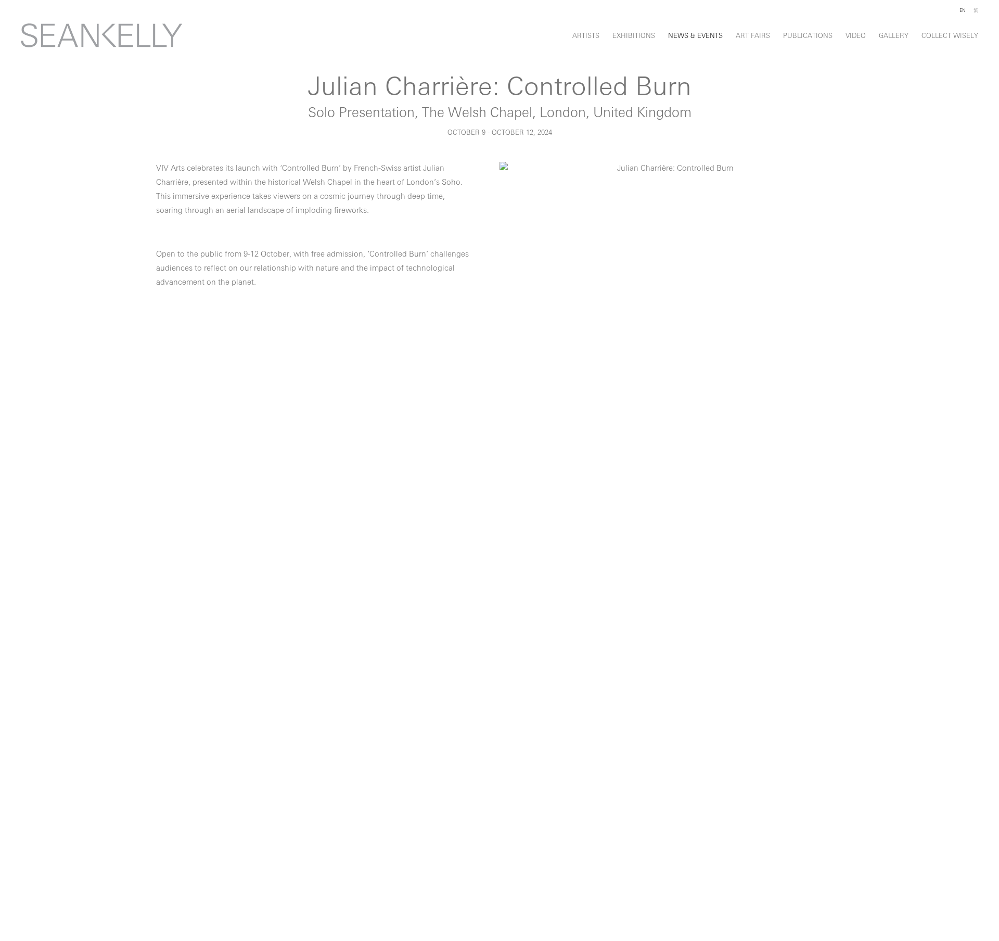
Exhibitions (633, 36)
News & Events (695, 36)
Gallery (893, 36)
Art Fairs (753, 36)
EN (962, 10)
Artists (585, 36)
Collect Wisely (949, 36)
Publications (807, 36)
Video (856, 36)
